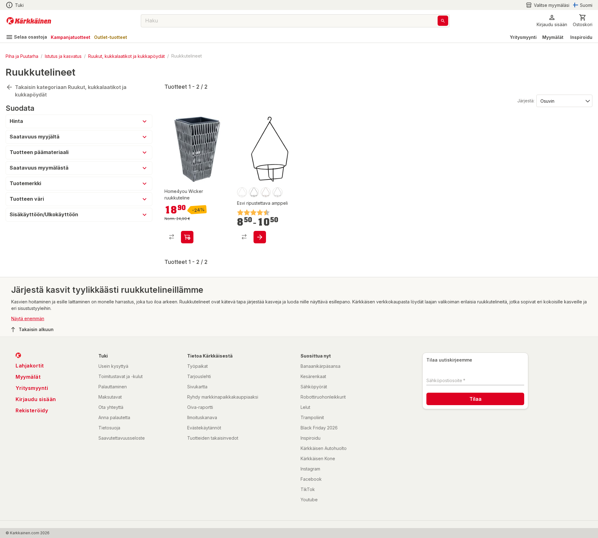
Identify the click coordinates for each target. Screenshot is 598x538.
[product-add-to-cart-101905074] (260, 237)
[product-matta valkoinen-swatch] (242, 192)
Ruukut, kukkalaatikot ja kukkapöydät (126, 55)
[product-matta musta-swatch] (254, 192)
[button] (547, 5)
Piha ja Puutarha (22, 55)
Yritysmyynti (523, 37)
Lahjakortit (30, 366)
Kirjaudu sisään (36, 399)
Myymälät (552, 37)
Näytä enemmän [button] (27, 318)
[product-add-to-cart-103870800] (187, 237)
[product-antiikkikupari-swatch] (266, 192)
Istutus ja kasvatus (63, 55)
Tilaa (475, 399)
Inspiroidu (581, 37)
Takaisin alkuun (36, 329)
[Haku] (443, 21)
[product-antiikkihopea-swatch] (277, 192)
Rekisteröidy (32, 410)
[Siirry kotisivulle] (29, 21)
